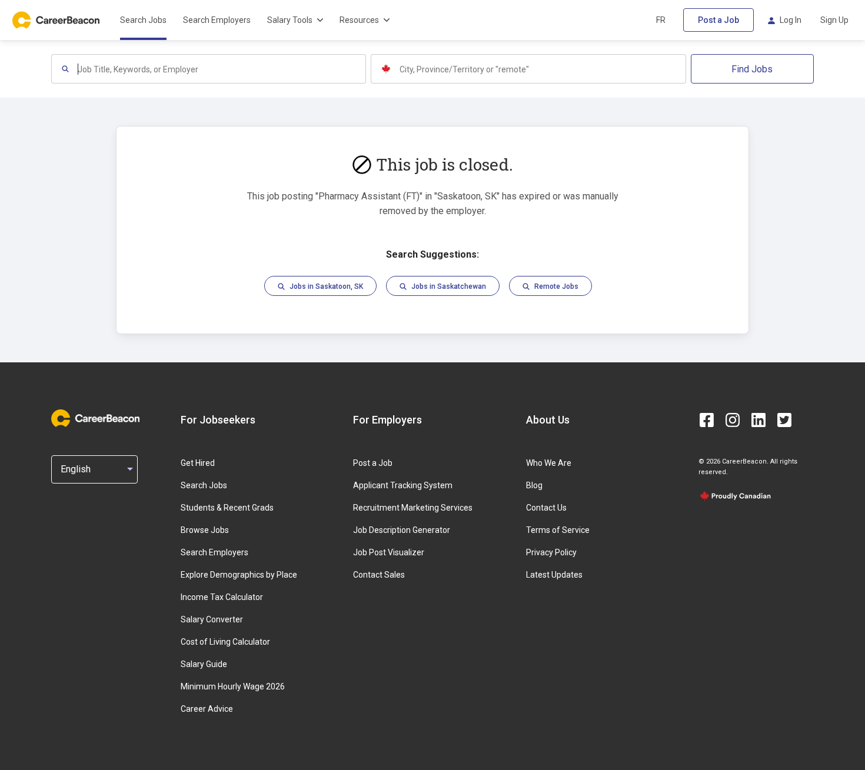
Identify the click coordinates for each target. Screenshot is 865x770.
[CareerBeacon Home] (57, 20)
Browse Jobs (205, 530)
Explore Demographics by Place (239, 574)
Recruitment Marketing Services (413, 507)
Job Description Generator (401, 530)
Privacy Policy (551, 552)
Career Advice (207, 709)
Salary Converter (212, 619)
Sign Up (834, 20)
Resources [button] (359, 20)
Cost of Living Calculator (225, 641)
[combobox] (221, 68)
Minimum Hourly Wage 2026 (233, 686)
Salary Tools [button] (289, 20)
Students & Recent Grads (227, 507)
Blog (534, 485)
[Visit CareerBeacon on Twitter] (784, 420)
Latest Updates (554, 574)
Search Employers (217, 20)
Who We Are (548, 463)
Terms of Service (558, 530)
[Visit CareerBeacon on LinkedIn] (758, 420)
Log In (790, 20)
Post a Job (718, 20)
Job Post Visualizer (388, 552)
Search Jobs (143, 20)
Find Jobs (752, 69)
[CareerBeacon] (95, 419)
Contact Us (546, 507)
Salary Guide (204, 664)
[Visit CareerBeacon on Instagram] (732, 420)
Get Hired (198, 463)
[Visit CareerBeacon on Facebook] (706, 420)
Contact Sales (379, 574)
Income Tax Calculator (222, 597)
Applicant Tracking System (403, 485)
